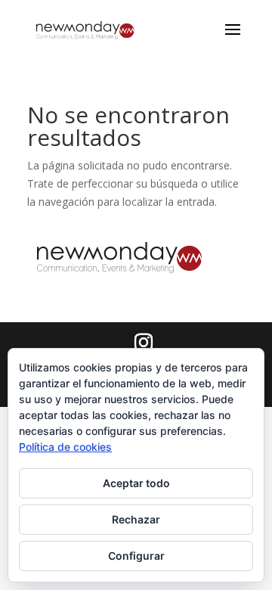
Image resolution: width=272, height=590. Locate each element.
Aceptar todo (136, 483)
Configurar (136, 555)
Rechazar (136, 519)
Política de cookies (65, 446)
